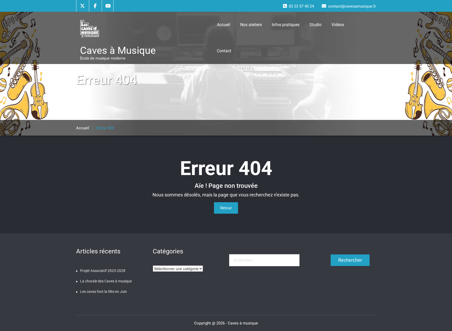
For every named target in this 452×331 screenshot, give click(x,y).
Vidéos (337, 24)
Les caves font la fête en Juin (103, 291)
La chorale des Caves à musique (106, 281)
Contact (224, 50)
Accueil (223, 24)
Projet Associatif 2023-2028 (102, 271)
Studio (315, 24)
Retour (226, 208)
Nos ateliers (251, 24)
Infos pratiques (286, 24)
